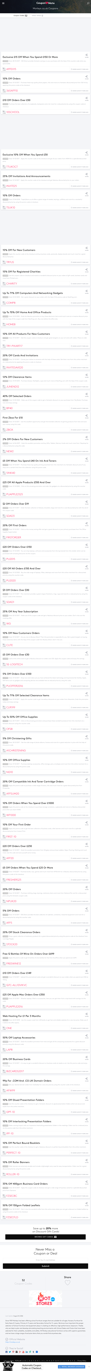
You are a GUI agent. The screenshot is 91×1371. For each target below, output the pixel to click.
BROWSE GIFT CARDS (44, 1237)
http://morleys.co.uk (12, 1342)
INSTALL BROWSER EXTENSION (72, 1367)
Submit (45, 1266)
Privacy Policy (82, 1361)
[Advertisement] (45, 34)
